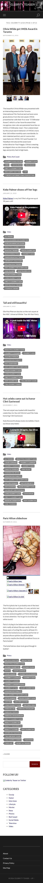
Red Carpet (15, 157)
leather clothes (21, 702)
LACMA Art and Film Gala (14, 490)
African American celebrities (16, 240)
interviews (13, 801)
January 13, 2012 (10, 193)
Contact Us (7, 858)
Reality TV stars (11, 729)
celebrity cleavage (27, 462)
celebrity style (11, 688)
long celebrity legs (12, 278)
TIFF (25, 172)
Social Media (13, 820)
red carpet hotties (12, 172)
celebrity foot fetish (13, 161)
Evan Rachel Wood (12, 473)
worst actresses (23, 743)
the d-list (9, 743)
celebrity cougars (12, 353)
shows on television (13, 733)
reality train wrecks (13, 726)
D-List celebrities (27, 688)
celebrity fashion (12, 466)
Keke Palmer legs (24, 271)
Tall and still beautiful (14, 302)
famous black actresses (14, 257)
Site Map (6, 868)
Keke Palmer (8, 198)
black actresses (11, 250)
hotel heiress (10, 698)
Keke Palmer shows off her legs (20, 189)
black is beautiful (12, 254)
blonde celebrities (12, 667)
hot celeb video (11, 363)
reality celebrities (12, 722)
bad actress (26, 660)
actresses (9, 236)
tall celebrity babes (13, 384)
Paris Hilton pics (11, 712)
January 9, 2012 (9, 306)
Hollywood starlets (13, 360)
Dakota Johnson (11, 469)
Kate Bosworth (27, 483)
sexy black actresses (13, 285)
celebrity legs (31, 161)
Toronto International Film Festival (20, 175)
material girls (29, 705)
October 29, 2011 (10, 522)
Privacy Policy (8, 863)
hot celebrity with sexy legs (16, 268)
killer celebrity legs (13, 274)
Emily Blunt (26, 469)
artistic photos (11, 660)
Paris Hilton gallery (26, 709)
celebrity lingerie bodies (14, 684)
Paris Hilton (10, 709)
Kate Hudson (10, 487)
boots (7, 670)
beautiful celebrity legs (14, 247)
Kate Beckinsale (11, 483)
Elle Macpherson (11, 356)
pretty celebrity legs (13, 281)
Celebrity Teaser (21, 878)
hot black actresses (13, 264)
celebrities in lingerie (27, 674)
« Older (6, 754)
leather (8, 702)
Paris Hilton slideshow (15, 518)
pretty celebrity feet (13, 168)
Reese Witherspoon (12, 500)
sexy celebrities (11, 381)
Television (13, 823)
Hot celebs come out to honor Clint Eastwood (19, 400)
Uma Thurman (10, 504)
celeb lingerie (10, 674)
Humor (11, 798)
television (29, 740)
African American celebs (14, 243)
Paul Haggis (30, 165)
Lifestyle (12, 804)
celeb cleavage (11, 462)
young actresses (11, 288)
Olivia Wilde (17, 165)
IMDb (7, 165)
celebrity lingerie (12, 681)
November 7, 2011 (10, 405)
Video (9, 232)
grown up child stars (13, 261)
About (5, 853)
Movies (11, 807)
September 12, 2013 (10, 35)
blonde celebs (28, 667)
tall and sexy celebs (29, 381)
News (11, 811)
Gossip (11, 795)
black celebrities (28, 250)
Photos (9, 157)
